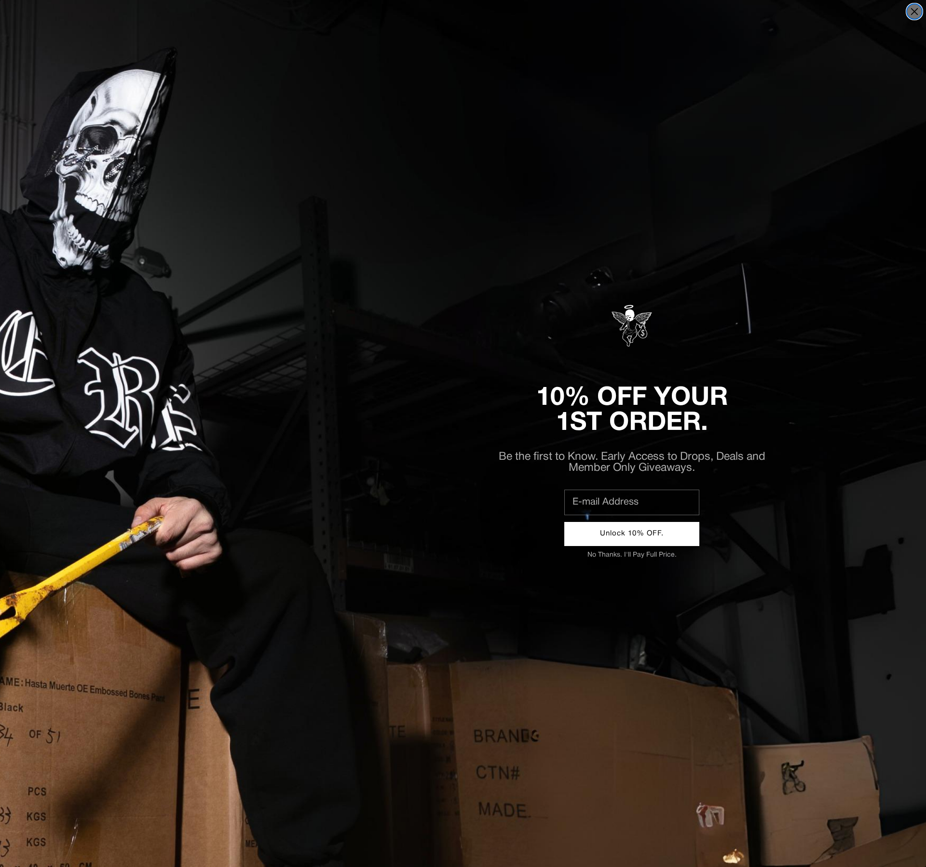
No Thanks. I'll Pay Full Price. (632, 555)
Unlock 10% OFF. (632, 533)
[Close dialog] (914, 11)
